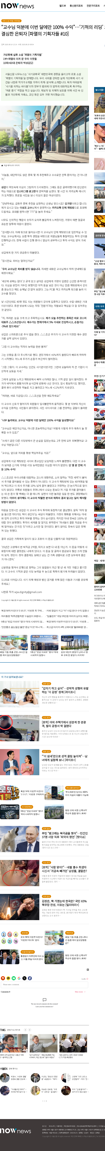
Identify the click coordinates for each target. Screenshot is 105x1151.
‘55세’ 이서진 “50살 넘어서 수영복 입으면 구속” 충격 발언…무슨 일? (72, 1056)
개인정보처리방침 (69, 1126)
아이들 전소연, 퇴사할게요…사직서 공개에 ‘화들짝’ (80, 1092)
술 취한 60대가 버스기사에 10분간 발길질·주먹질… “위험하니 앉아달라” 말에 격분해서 (42, 1057)
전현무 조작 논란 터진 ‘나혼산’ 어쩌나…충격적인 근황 (80, 1079)
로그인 (44, 1126)
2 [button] (44, 1101)
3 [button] (46, 1101)
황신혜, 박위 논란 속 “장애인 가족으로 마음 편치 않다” (49, 1092)
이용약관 (59, 1126)
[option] (42, 1047)
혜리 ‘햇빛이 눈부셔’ (20, 1090)
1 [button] (42, 1101)
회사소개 (51, 1126)
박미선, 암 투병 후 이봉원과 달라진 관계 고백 (49, 1079)
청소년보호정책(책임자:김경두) (87, 1126)
